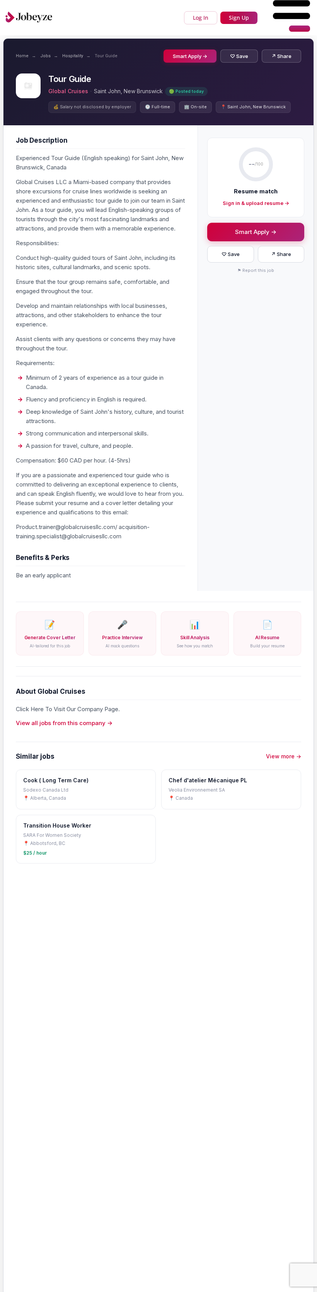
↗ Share (281, 56)
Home (22, 55)
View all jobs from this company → (64, 723)
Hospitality (72, 55)
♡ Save (239, 56)
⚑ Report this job (255, 270)
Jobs (45, 55)
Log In (200, 17)
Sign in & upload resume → (256, 203)
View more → (283, 756)
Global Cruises (68, 91)
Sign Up (239, 17)
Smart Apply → (190, 56)
